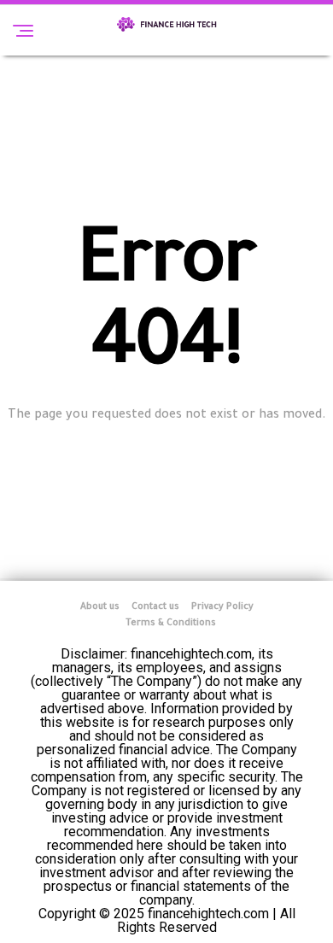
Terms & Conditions (171, 623)
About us (100, 607)
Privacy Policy (222, 607)
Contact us (155, 607)
